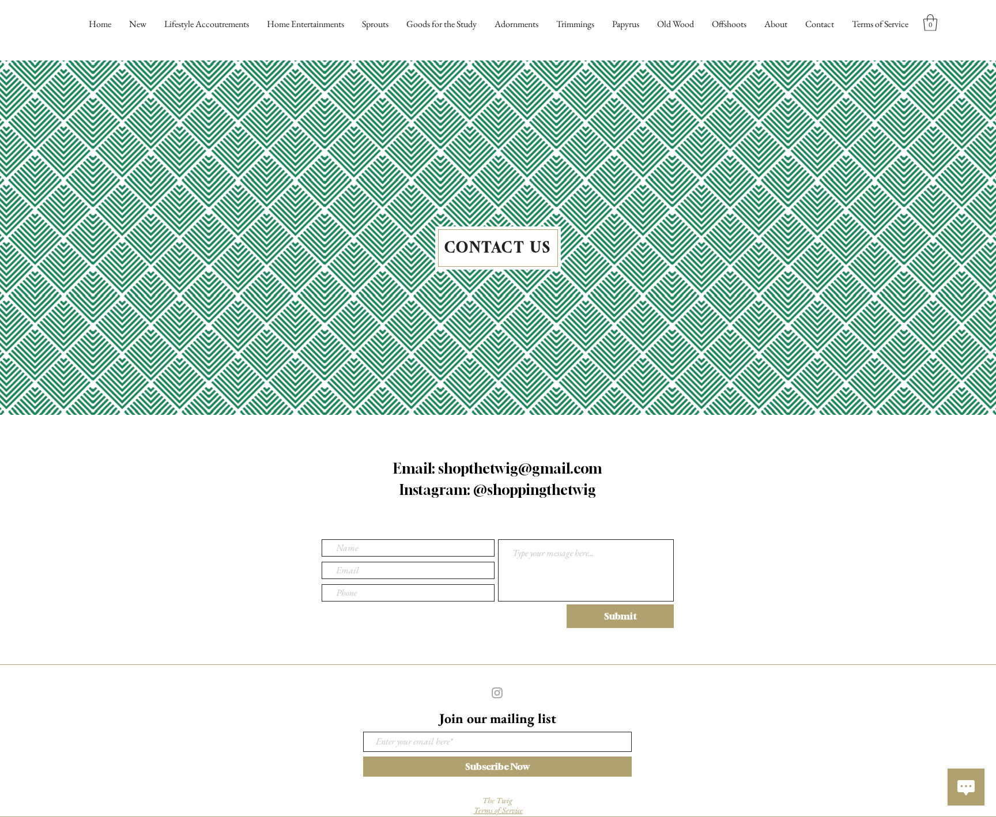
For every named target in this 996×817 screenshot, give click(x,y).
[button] (930, 22)
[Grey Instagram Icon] (497, 693)
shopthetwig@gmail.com (520, 468)
